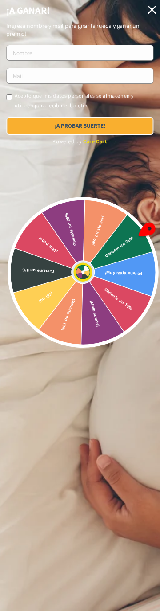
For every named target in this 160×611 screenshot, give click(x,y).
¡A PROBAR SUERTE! (80, 125)
